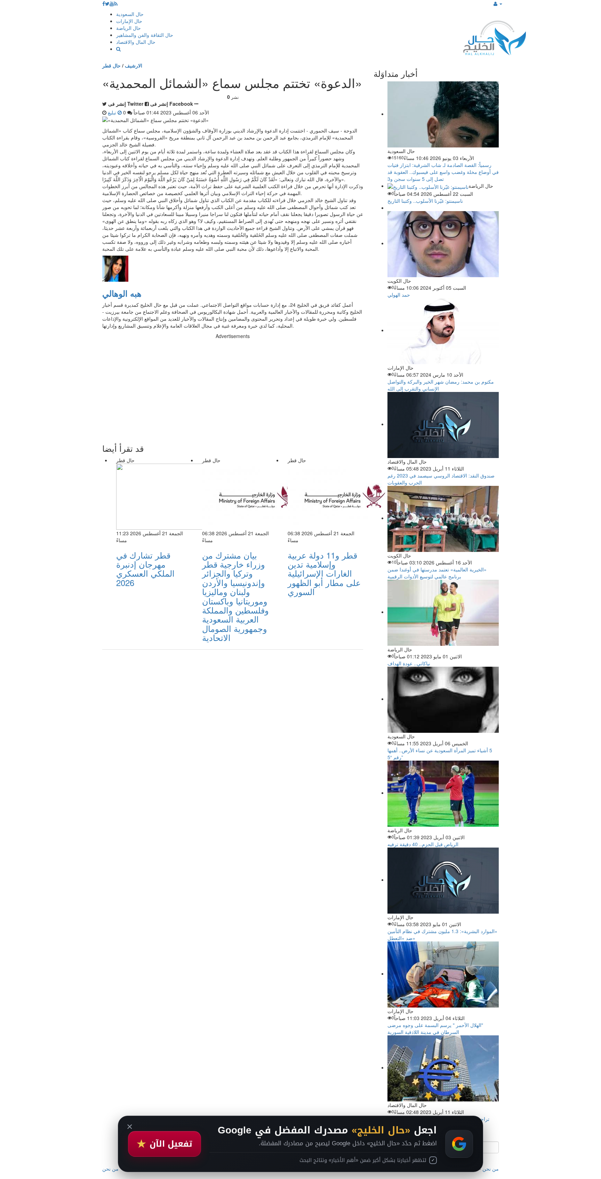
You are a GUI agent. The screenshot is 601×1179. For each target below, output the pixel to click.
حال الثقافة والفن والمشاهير (144, 34)
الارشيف (133, 65)
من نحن (490, 1168)
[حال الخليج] (494, 36)
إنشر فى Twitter (125, 103)
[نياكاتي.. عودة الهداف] (443, 611)
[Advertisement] (232, 388)
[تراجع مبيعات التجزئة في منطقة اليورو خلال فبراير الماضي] (443, 1067)
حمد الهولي (398, 294)
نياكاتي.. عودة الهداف (408, 663)
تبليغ (113, 112)
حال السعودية (130, 13)
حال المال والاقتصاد (135, 41)
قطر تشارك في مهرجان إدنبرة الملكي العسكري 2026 (145, 568)
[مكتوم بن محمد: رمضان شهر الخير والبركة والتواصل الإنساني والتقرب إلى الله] (443, 330)
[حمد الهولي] (443, 243)
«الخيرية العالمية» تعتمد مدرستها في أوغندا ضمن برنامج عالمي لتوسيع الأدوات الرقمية (437, 573)
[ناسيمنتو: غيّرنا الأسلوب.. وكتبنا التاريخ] (427, 185)
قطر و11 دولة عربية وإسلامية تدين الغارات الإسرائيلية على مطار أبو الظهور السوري (324, 573)
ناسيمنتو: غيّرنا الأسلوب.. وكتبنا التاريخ (425, 200)
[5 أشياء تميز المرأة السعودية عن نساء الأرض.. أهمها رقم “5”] (443, 698)
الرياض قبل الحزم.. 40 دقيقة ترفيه (422, 844)
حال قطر (111, 65)
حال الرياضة (128, 27)
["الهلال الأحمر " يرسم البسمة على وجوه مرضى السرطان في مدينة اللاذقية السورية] (443, 973)
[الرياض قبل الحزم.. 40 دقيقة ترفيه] (443, 792)
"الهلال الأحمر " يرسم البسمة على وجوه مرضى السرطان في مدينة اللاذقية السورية (435, 1028)
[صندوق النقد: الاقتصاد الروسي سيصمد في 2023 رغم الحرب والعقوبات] (443, 423)
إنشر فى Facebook (171, 103)
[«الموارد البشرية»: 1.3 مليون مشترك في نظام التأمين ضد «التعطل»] (443, 879)
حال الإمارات (129, 20)
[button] (498, 3)
